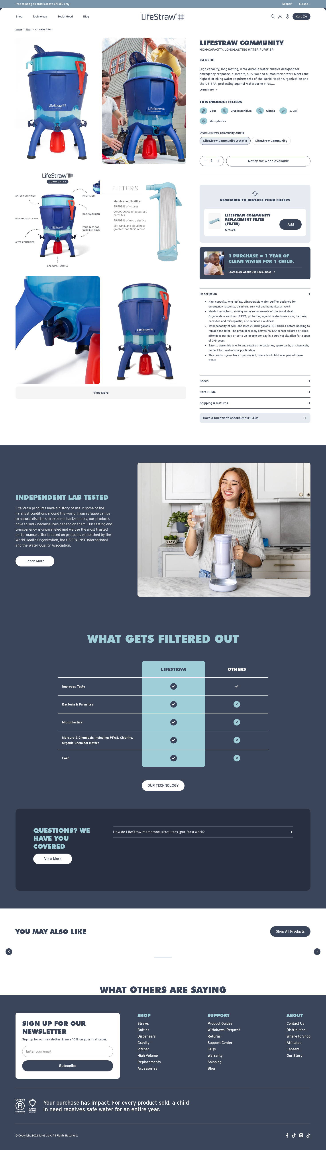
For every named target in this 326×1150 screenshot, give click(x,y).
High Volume (147, 1055)
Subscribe (67, 1066)
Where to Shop (298, 1036)
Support (287, 4)
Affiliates (294, 1043)
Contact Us (295, 1023)
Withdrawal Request (224, 1030)
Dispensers (146, 1036)
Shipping (215, 1062)
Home (19, 29)
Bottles (143, 1030)
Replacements (149, 1062)
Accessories (147, 1068)
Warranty (215, 1055)
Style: (222, 133)
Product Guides (220, 1023)
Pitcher (143, 1049)
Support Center (220, 1043)
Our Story (294, 1055)
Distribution (296, 1030)
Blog (211, 1068)
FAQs (212, 1049)
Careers (293, 1049)
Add (290, 224)
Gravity (143, 1043)
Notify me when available (268, 161)
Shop (28, 29)
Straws (143, 1023)
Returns (214, 1036)
